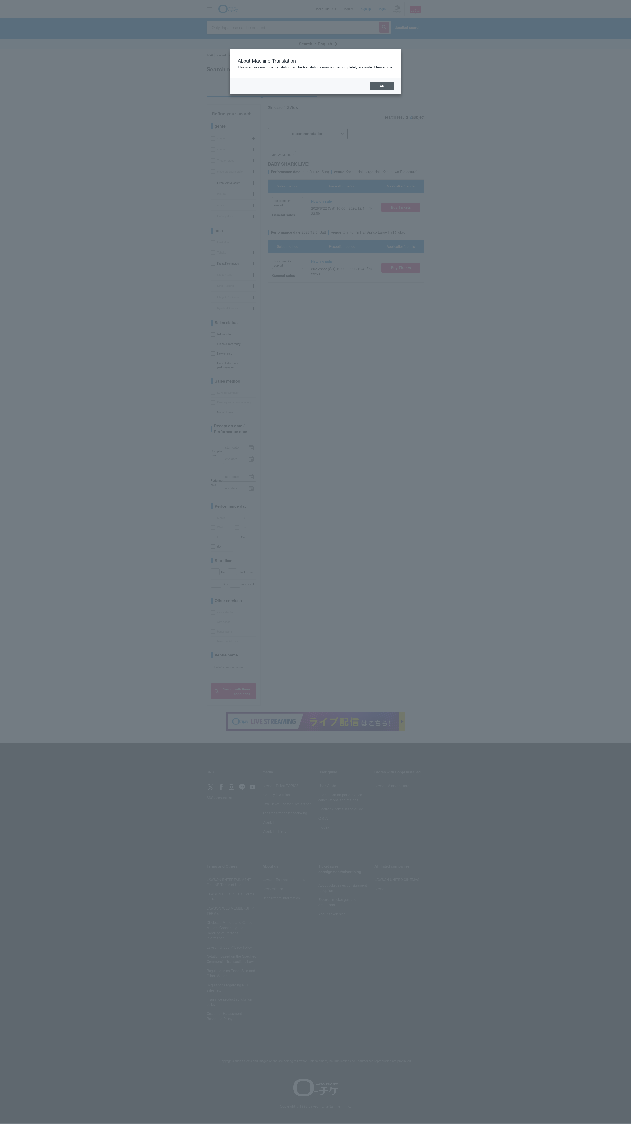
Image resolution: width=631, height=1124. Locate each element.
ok (382, 86)
